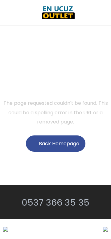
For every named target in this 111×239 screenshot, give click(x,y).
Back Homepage (59, 143)
